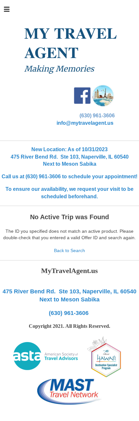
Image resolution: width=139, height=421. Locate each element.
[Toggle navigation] (7, 11)
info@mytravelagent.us (85, 123)
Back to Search (69, 250)
